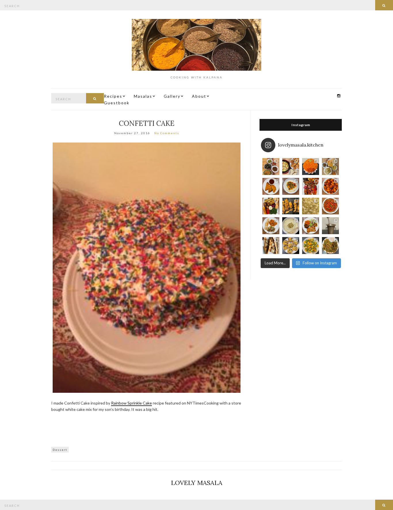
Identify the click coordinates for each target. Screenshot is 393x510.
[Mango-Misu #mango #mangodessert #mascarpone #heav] (310, 206)
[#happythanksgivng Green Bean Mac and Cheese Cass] (270, 166)
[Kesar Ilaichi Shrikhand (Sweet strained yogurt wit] (290, 225)
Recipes (113, 96)
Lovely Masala (196, 483)
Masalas (143, 96)
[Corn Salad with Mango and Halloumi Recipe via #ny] (310, 245)
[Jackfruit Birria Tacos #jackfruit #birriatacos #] (270, 186)
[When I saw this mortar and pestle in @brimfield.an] (330, 225)
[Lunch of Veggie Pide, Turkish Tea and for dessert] (270, 245)
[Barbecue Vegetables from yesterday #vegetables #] (310, 186)
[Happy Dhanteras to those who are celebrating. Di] (330, 166)
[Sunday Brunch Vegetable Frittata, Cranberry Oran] (290, 166)
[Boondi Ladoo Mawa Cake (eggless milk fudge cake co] (310, 166)
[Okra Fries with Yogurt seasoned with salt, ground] (330, 245)
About (199, 96)
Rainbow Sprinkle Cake (131, 403)
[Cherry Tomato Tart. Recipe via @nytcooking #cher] (330, 206)
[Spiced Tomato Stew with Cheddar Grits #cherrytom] (290, 186)
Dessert (60, 449)
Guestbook (116, 102)
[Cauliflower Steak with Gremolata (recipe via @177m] (270, 225)
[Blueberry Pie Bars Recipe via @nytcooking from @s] (290, 245)
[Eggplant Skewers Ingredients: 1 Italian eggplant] (290, 206)
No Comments (166, 133)
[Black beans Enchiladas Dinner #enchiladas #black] (310, 225)
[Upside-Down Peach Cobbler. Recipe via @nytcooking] (330, 186)
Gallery (172, 96)
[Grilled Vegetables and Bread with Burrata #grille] (270, 206)
